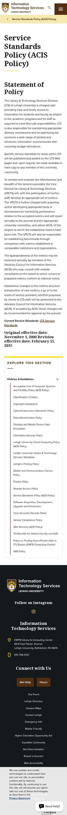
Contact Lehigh (33, 715)
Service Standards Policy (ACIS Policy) (33, 495)
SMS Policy (19, 551)
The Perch (33, 694)
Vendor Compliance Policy (27, 520)
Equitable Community (33, 742)
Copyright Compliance (25, 404)
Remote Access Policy (25, 488)
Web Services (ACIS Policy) (27, 527)
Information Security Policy (28, 435)
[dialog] (33, 791)
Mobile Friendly (33, 728)
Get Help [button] (25, 682)
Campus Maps (33, 708)
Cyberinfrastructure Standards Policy (33, 411)
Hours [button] (44, 682)
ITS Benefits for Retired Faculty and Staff (35, 533)
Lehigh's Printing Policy (26, 464)
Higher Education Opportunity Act (33, 735)
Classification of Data (24, 397)
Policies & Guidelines (20, 379)
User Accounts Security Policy (30, 513)
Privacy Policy (20, 481)
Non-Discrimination (33, 749)
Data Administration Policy (27, 417)
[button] (49, 8)
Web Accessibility (33, 763)
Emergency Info (33, 722)
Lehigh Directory (33, 701)
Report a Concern (33, 756)
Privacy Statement (19, 798)
